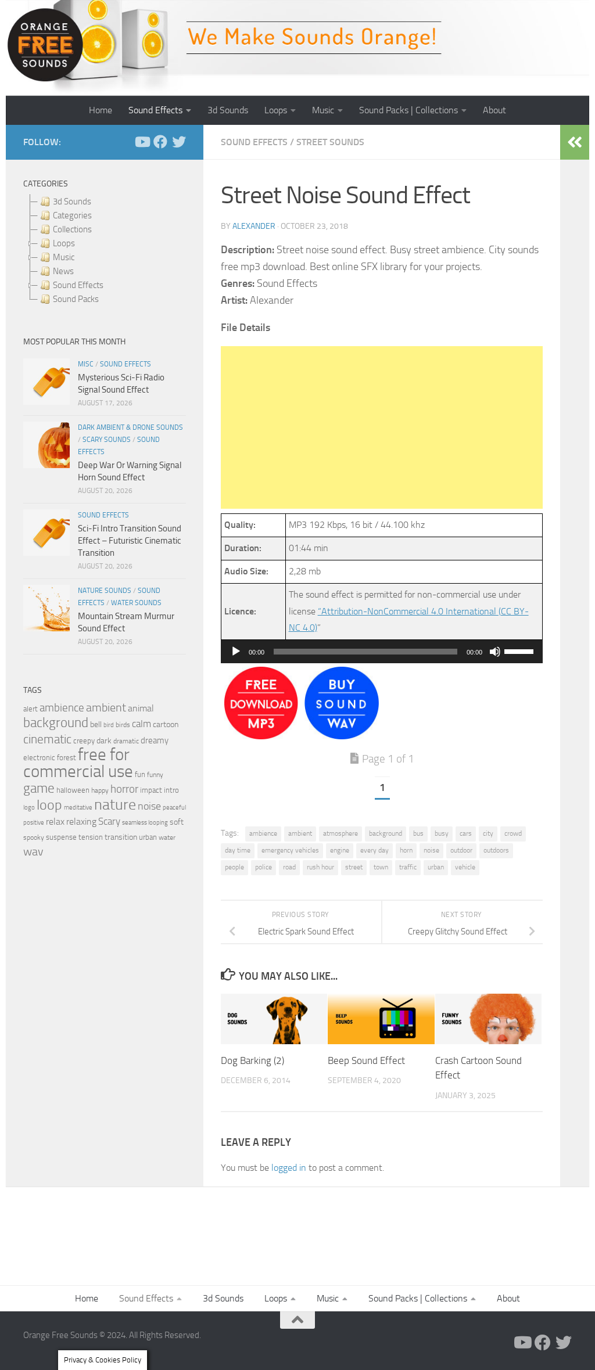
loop (49, 804)
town (381, 867)
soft (177, 822)
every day (374, 850)
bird (108, 725)
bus (418, 833)
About (494, 110)
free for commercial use (78, 763)
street (354, 867)
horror (124, 789)
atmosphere (340, 833)
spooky (33, 837)
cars (466, 833)
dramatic (126, 741)
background (385, 833)
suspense (61, 837)
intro (171, 790)
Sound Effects (155, 110)
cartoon (165, 724)
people (234, 867)
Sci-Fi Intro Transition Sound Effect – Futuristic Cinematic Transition (129, 540)
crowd (513, 833)
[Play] (236, 651)
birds (123, 725)
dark (104, 740)
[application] (382, 651)
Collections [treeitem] (72, 229)
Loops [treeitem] (64, 243)
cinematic (47, 739)
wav (33, 851)
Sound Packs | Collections (408, 110)
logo (29, 807)
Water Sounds (136, 603)
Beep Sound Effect (366, 1060)
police (263, 867)
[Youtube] (142, 142)
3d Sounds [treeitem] (72, 201)
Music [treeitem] (63, 257)
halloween (72, 790)
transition (121, 837)
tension (90, 837)
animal (141, 708)
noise (431, 850)
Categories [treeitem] (72, 215)
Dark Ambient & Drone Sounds (130, 427)
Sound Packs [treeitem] (76, 299)
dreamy (155, 740)
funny (155, 775)
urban (436, 867)
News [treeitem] (63, 271)
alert (30, 708)
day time (237, 850)
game (39, 788)
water (167, 837)
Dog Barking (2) (252, 1060)
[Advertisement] (382, 427)
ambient (300, 833)
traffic (408, 867)
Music (323, 110)
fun (140, 774)
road (289, 867)
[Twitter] (179, 142)
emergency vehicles (290, 850)
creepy (84, 740)
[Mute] (495, 651)
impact (151, 790)
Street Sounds (330, 142)
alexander (253, 226)
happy (100, 790)
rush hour (320, 867)
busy (442, 833)
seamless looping (145, 822)
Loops (275, 110)
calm (141, 723)
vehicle (465, 867)
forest (66, 757)
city (488, 833)
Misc (86, 364)
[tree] (104, 250)
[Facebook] (160, 142)
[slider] (520, 650)
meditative (78, 807)
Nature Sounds (104, 591)
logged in (288, 1167)
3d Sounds (227, 110)
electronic (39, 757)
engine (339, 850)
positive (33, 822)
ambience (263, 833)
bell (96, 724)
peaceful (174, 807)
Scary (109, 821)
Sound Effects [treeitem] (78, 285)
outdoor (461, 850)
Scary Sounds (107, 440)
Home (100, 110)
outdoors (496, 850)
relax (55, 821)
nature (115, 804)
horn (406, 850)
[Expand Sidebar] (574, 142)
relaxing (81, 822)
